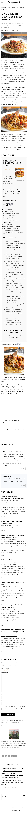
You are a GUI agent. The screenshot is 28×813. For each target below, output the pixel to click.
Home (3, 7)
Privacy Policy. (14, 810)
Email (3, 701)
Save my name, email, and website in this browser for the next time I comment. (15, 709)
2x (9, 204)
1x (7, 204)
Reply (23, 469)
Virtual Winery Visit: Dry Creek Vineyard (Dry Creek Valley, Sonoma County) (12, 782)
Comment (4, 672)
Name (3, 695)
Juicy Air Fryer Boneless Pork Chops (14, 768)
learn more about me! (14, 747)
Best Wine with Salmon (10, 787)
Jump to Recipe (5, 30)
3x (12, 204)
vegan (8, 7)
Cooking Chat (6, 189)
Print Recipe (14, 30)
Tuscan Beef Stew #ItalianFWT (15, 430)
